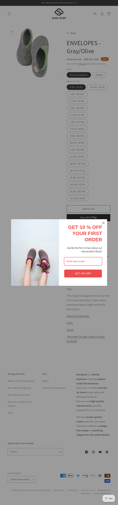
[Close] (103, 223)
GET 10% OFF (83, 273)
